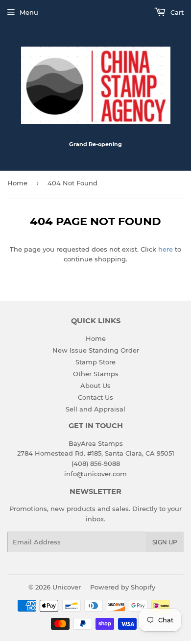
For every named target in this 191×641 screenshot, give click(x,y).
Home (17, 183)
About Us (95, 385)
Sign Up (164, 542)
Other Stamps (96, 374)
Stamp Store (95, 362)
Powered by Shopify (122, 587)
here (165, 249)
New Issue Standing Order (95, 350)
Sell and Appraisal (95, 409)
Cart (176, 12)
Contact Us (95, 397)
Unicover (66, 587)
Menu (29, 12)
